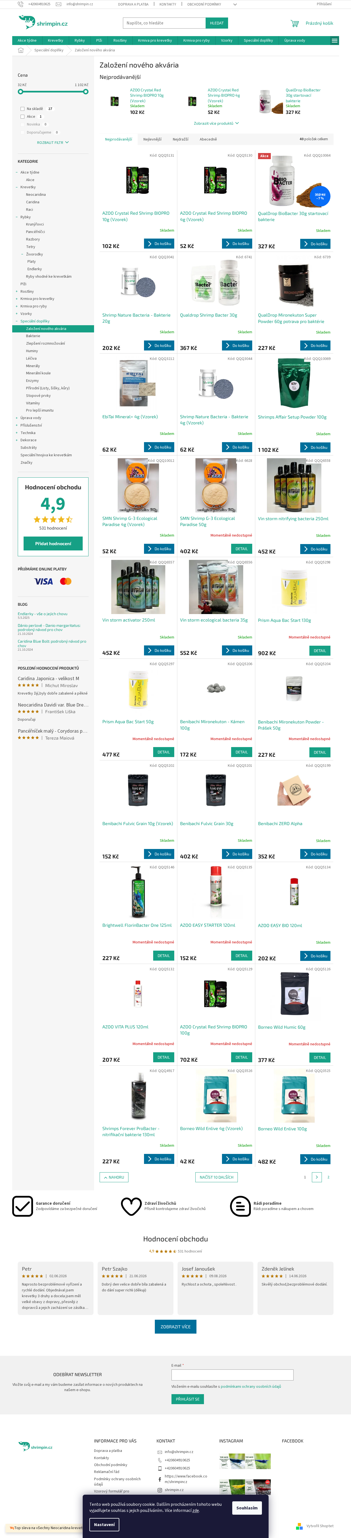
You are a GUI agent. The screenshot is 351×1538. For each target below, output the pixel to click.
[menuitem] (27, 40)
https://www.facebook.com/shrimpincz (186, 1479)
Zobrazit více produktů (213, 123)
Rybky (26, 217)
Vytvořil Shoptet (320, 1526)
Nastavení (104, 1525)
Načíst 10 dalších (216, 1177)
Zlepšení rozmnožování (45, 343)
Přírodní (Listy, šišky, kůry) (48, 388)
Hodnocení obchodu (175, 1238)
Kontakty (168, 4)
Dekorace (29, 440)
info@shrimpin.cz (179, 1452)
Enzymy (32, 381)
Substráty (29, 447)
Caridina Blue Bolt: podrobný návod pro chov (52, 643)
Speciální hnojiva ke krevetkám (46, 455)
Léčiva (31, 358)
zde (195, 1510)
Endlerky (34, 269)
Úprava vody (31, 418)
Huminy (32, 351)
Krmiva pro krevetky (37, 299)
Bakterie (33, 336)
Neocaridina (36, 194)
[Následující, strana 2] (317, 1177)
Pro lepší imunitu (40, 410)
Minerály (33, 366)
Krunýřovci (35, 224)
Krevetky (28, 187)
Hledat (217, 23)
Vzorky (26, 314)
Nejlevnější (152, 139)
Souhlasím (247, 1508)
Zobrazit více (176, 1326)
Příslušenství (31, 425)
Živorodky (34, 254)
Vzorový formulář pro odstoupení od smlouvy (113, 1494)
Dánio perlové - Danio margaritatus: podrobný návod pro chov (49, 627)
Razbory (33, 239)
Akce (34, 116)
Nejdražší (180, 139)
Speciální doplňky (35, 321)
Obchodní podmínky (204, 4)
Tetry (30, 247)
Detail (242, 548)
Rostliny (27, 291)
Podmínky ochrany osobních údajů (117, 1481)
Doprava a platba (133, 4)
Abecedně (208, 139)
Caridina (32, 202)
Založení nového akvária (46, 329)
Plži (23, 284)
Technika (28, 433)
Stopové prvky (38, 396)
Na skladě (39, 109)
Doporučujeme (42, 132)
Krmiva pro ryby (34, 306)
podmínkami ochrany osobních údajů (251, 1386)
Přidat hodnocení (53, 543)
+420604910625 (177, 1460)
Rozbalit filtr (50, 143)
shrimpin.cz (174, 1490)
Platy (31, 261)
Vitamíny (33, 403)
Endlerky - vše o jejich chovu (42, 614)
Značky (26, 462)
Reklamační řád (106, 1472)
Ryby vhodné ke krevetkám (49, 276)
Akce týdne (30, 172)
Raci (29, 209)
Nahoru (116, 1177)
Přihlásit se (188, 1399)
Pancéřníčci (35, 232)
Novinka (36, 124)
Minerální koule (38, 373)
